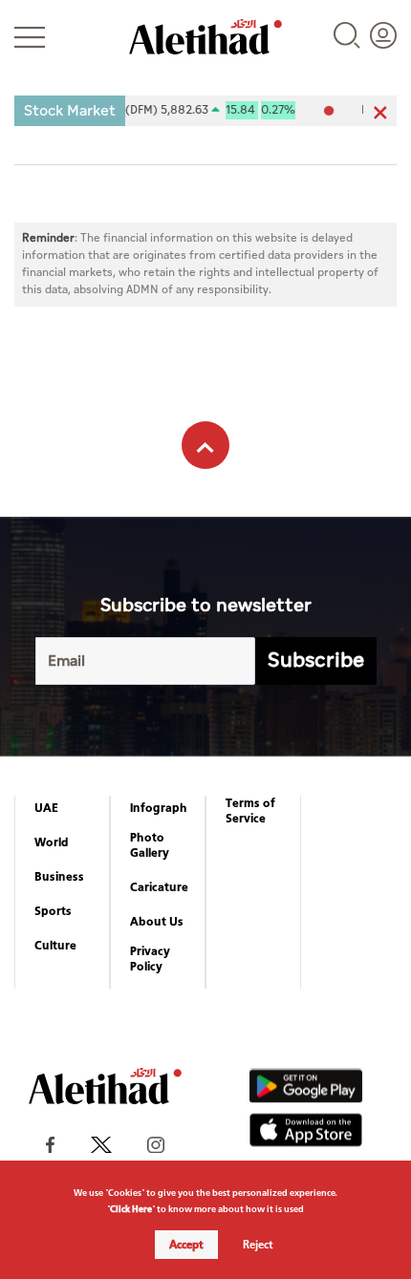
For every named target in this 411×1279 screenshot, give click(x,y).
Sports (53, 911)
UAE (46, 808)
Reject (258, 1244)
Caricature (159, 887)
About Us (157, 921)
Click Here (131, 1209)
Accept (186, 1244)
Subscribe (316, 660)
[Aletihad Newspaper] (205, 36)
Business (59, 877)
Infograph (158, 808)
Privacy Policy (150, 959)
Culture (55, 945)
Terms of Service (250, 811)
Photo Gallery (149, 845)
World (51, 842)
